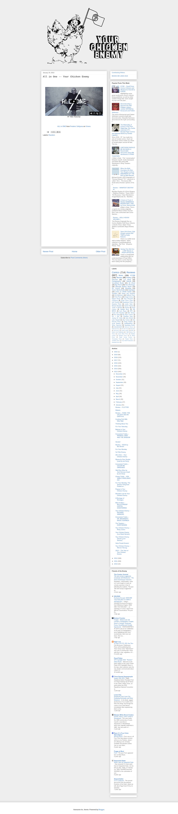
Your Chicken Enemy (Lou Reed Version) (122, 533)
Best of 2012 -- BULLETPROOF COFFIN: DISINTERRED (121, 505)
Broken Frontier (119, 618)
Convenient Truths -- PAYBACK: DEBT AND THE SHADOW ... (122, 436)
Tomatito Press (116, 340)
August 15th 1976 (119, 678)
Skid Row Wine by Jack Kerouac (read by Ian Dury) (122, 472)
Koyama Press (116, 304)
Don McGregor (130, 285)
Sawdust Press (123, 335)
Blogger (101, 809)
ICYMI (132, 275)
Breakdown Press (127, 302)
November (119, 377)
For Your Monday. (121, 449)
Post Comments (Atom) (79, 258)
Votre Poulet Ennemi (122, 543)
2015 (116, 366)
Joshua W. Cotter (117, 318)
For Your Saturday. (121, 426)
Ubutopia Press (116, 342)
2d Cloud (132, 283)
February (119, 402)
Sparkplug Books (130, 325)
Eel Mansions (119, 295)
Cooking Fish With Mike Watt (121, 420)
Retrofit (128, 281)
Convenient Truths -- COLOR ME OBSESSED (122, 465)
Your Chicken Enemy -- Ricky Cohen (123, 528)
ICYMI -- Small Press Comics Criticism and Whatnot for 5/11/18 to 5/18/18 (127, 88)
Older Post (100, 251)
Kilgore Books (116, 298)
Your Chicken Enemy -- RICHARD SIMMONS (123, 512)
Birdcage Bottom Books (123, 286)
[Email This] (52, 132)
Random (52, 135)
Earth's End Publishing (117, 332)
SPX (131, 311)
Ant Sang (117, 314)
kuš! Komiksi (116, 302)
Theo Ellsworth (128, 298)
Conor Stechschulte (118, 290)
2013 (116, 371)
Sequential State (120, 760)
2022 (116, 352)
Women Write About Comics (124, 715)
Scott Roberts (116, 323)
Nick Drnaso (131, 313)
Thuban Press (129, 339)
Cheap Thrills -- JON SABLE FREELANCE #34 (123, 478)
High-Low (117, 642)
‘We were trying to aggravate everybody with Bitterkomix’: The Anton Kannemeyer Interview (124, 577)
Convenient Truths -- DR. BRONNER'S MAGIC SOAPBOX (122, 518)
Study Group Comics (125, 337)
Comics (115, 272)
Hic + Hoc (115, 316)
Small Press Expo (127, 300)
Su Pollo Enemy (120, 452)
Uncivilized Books (118, 283)
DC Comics (116, 288)
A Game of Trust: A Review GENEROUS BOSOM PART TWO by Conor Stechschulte (127, 202)
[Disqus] (74, 165)
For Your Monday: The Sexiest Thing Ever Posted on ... (122, 484)
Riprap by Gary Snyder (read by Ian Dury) (122, 460)
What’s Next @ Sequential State (123, 762)
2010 (116, 564)
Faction (127, 307)
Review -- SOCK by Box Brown (121, 445)
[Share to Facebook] (58, 132)
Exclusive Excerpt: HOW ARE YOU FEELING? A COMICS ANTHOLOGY (123, 599)
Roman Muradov (117, 306)
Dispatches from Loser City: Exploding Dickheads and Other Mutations (123, 698)
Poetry (128, 278)
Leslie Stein (129, 304)
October (119, 379)
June (117, 391)
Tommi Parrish (128, 306)
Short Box (132, 328)
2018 (116, 357)
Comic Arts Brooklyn (118, 313)
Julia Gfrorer (129, 318)
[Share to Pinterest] (60, 132)
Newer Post (48, 251)
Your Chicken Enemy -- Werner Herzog (123, 547)
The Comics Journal (121, 574)
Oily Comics (126, 320)
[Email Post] (47, 132)
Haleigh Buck (124, 309)
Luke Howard (116, 320)
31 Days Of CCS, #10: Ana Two (123, 643)
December (119, 374)
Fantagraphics (116, 281)
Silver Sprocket (116, 325)
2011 (116, 561)
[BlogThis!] (54, 132)
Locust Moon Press (123, 333)
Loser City (117, 695)
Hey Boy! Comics (127, 314)
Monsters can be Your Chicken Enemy (122, 494)
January (119, 405)
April (117, 396)
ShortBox (114, 293)
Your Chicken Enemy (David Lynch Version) (122, 538)
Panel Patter (118, 658)
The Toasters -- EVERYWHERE (121, 524)
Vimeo (88, 126)
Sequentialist (118, 779)
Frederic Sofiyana (76, 126)
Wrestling (128, 288)
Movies (119, 278)
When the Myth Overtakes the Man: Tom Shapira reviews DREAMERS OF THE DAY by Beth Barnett (127, 172)
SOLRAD (117, 596)
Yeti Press (116, 330)
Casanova (115, 300)
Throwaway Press (117, 339)
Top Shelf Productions (127, 340)
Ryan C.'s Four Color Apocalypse (121, 734)
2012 (116, 558)
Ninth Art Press (115, 328)
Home (74, 251)
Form (116, 753)
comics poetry (125, 330)
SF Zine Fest (125, 328)
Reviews (131, 272)
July (117, 388)
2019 (116, 354)
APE (132, 330)
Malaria (117, 410)
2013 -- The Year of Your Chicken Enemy (121, 552)
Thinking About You (121, 424)
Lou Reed (127, 279)
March (118, 399)
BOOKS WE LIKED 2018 (120, 76)
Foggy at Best (119, 751)
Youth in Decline (117, 307)
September (120, 382)
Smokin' (118, 442)
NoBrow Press (130, 295)
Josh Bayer (123, 311)
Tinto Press (118, 297)
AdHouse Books (129, 327)
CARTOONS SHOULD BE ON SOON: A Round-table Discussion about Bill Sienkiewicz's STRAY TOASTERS (123, 152)
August (118, 385)
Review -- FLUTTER (122, 407)
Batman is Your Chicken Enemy (121, 430)
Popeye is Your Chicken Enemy (121, 490)
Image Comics (129, 297)
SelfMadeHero (128, 323)
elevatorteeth (118, 327)
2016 (116, 363)
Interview (115, 279)
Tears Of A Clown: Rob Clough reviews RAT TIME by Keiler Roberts (127, 234)
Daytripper (131, 290)
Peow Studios (128, 321)
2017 (116, 360)
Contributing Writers (118, 72)
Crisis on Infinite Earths (123, 291)
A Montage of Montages (119, 499)
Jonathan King (127, 316)
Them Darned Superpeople (123, 676)
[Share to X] (56, 132)
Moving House (118, 736)
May (117, 393)
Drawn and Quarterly (128, 293)
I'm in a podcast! (119, 780)
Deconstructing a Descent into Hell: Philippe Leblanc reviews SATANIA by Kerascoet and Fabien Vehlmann (123, 108)
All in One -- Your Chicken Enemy (121, 455)
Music (121, 275)
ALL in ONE (61, 126)
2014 (116, 368)
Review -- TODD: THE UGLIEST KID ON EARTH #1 (122, 414)
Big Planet (118, 285)
